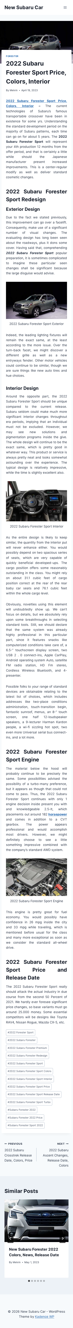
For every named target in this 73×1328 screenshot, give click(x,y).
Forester (12, 56)
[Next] (63, 1238)
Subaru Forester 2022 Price (25, 1117)
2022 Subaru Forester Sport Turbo (29, 1102)
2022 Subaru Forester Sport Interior (30, 1078)
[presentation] (36, 1220)
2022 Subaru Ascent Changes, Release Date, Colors (56, 1154)
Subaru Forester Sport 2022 (25, 1125)
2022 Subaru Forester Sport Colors (29, 1071)
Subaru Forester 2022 (22, 1109)
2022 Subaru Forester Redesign (27, 1055)
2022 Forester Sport (21, 1032)
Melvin (14, 90)
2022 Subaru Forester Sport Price (29, 1086)
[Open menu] (65, 7)
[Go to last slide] (10, 1238)
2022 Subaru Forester (22, 1040)
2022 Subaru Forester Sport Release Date (34, 1094)
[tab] (29, 1281)
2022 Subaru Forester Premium (27, 1047)
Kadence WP (44, 1316)
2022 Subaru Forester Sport (25, 1063)
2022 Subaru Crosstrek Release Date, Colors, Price (18, 1152)
